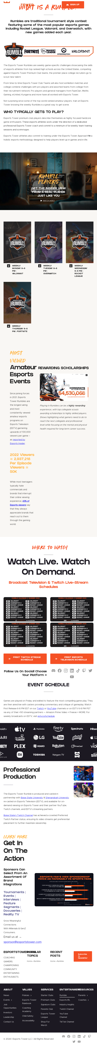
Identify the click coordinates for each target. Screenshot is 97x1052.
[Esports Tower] (18, 3)
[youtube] (72, 677)
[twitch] (84, 671)
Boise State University (32, 798)
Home (29, 961)
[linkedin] (72, 671)
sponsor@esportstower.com (23, 942)
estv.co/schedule (46, 716)
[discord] (53, 671)
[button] (17, 269)
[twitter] (90, 671)
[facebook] (60, 671)
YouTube (51, 709)
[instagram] (66, 671)
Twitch (40, 709)
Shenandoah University (57, 798)
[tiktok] (78, 671)
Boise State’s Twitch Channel (18, 815)
